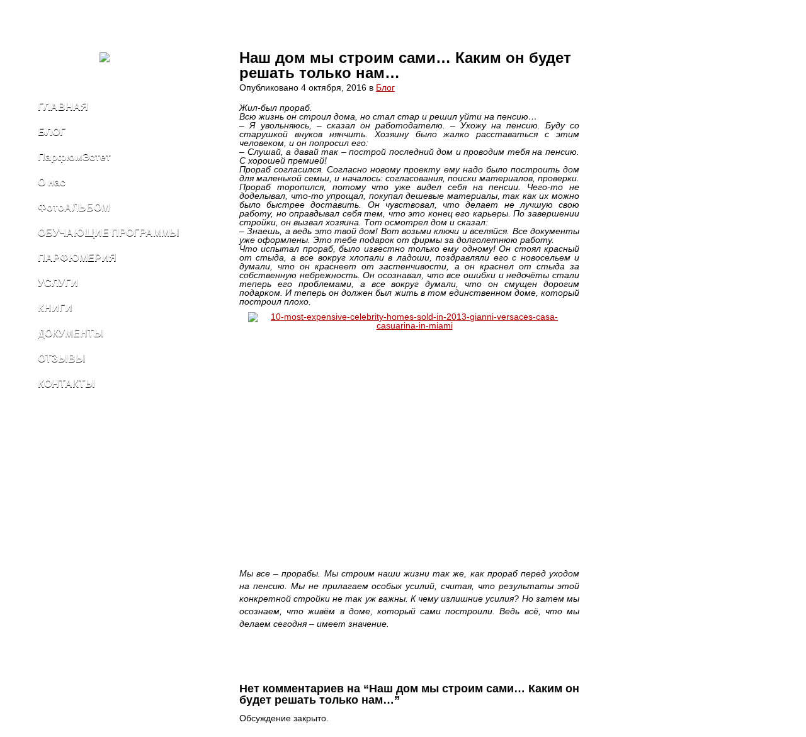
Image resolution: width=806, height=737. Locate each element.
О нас (51, 182)
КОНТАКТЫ (66, 383)
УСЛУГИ (58, 283)
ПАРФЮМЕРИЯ (77, 257)
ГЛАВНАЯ (63, 106)
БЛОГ (51, 132)
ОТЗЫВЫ (62, 358)
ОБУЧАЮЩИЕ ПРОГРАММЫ (108, 232)
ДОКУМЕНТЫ (71, 333)
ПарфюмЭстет (74, 157)
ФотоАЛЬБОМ (74, 207)
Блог (385, 87)
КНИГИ (55, 308)
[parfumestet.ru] (119, 59)
